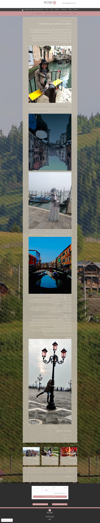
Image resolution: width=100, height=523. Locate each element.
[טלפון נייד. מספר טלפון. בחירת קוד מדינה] (47, 490)
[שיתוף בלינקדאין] (65, 434)
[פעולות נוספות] (29, 21)
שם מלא (65, 487)
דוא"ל (42, 487)
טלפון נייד (53, 487)
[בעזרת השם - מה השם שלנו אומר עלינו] (50, 451)
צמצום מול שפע (72, 458)
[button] (24, 13)
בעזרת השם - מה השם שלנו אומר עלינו (51, 459)
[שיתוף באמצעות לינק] (62, 434)
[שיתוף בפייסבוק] (70, 434)
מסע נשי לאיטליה (38, 13)
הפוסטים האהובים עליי (66, 13)
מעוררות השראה (47, 13)
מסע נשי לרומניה (56, 13)
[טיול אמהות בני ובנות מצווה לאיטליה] (31, 451)
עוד (32, 13)
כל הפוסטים (75, 13)
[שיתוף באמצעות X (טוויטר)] (68, 434)
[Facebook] (22, 10)
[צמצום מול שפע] (68, 451)
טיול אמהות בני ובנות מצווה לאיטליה (32, 459)
